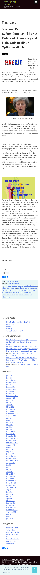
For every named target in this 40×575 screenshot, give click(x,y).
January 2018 (10, 454)
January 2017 (10, 478)
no (6, 292)
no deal (9, 292)
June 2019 (9, 423)
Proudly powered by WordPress (13, 560)
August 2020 (10, 398)
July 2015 (9, 516)
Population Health (12, 539)
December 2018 (11, 436)
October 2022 (11, 389)
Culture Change (11, 530)
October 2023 (11, 382)
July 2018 (9, 447)
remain (12, 295)
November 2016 (11, 483)
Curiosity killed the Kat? (14, 331)
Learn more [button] (7, 572)
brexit (26, 286)
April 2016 (9, 499)
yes (31, 295)
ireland (21, 290)
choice (35, 286)
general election (7, 290)
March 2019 (10, 429)
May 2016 (9, 496)
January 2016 (10, 505)
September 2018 (12, 443)
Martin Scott (17, 562)
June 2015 (9, 519)
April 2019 (9, 427)
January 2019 (10, 434)
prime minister (17, 292)
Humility (9, 329)
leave (33, 290)
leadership (27, 290)
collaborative (6, 288)
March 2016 (10, 501)
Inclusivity (9, 326)
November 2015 (11, 510)
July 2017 (9, 465)
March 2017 (10, 474)
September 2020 (12, 396)
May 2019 (9, 425)
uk (28, 295)
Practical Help (11, 541)
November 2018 (11, 438)
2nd (9, 286)
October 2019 (11, 416)
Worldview (15, 283)
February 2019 (11, 432)
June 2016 (9, 494)
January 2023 (10, 387)
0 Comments (6, 297)
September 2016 (12, 487)
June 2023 (9, 385)
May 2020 (9, 402)
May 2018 (9, 452)
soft (17, 295)
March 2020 (10, 407)
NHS (9, 283)
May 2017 (9, 470)
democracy (31, 288)
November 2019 (11, 414)
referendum (5, 295)
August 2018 (10, 445)
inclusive (15, 290)
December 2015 (11, 507)
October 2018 (11, 440)
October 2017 (11, 458)
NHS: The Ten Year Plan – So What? (18, 322)
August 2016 (10, 490)
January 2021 (10, 391)
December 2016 (11, 481)
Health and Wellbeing (13, 532)
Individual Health (12, 534)
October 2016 (11, 485)
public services (27, 292)
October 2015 (11, 512)
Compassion (10, 324)
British (30, 286)
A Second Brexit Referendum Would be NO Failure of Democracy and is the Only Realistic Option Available (19, 38)
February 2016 (11, 503)
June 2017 (9, 467)
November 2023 (11, 380)
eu (36, 288)
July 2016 (9, 492)
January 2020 (10, 411)
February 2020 (11, 409)
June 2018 (9, 449)
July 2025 (9, 376)
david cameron (22, 288)
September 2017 (12, 461)
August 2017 (10, 463)
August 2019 (10, 418)
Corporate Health (12, 528)
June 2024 (9, 378)
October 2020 (11, 394)
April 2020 (9, 405)
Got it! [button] (35, 570)
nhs (3, 292)
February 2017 (11, 476)
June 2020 (9, 400)
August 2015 (10, 514)
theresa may (23, 295)
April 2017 (9, 472)
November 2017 (11, 456)
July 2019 (9, 420)
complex (13, 288)
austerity (14, 286)
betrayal (20, 286)
